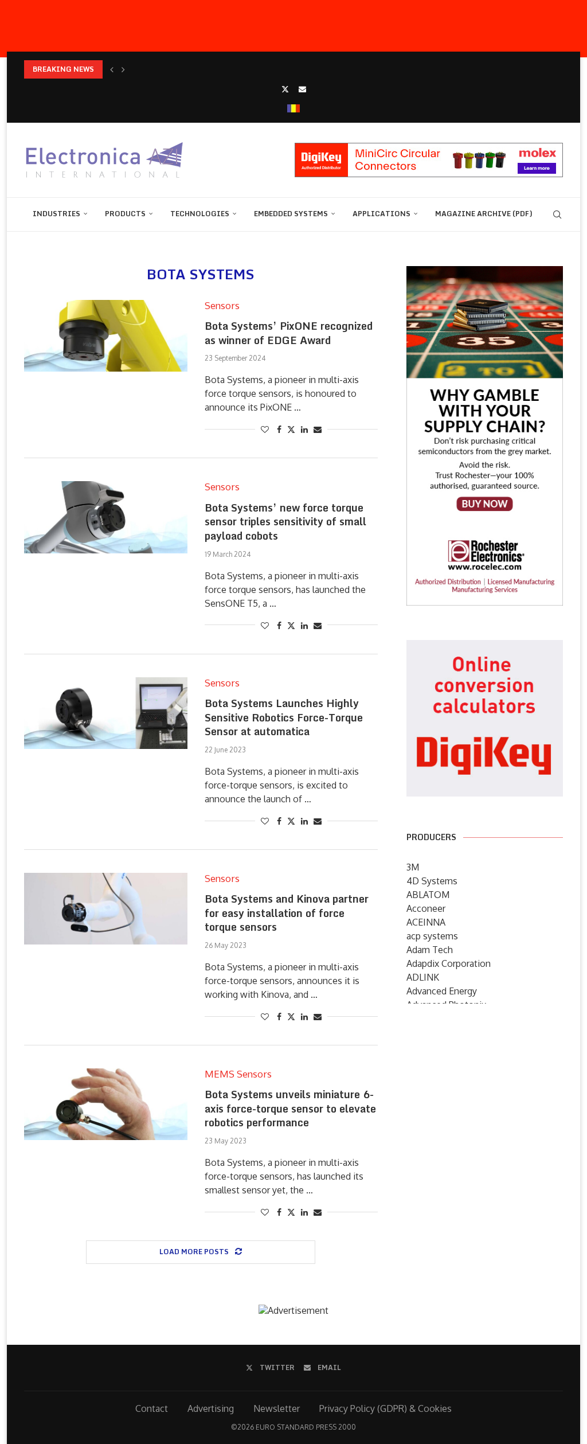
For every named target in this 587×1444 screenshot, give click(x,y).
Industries (56, 213)
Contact (151, 1408)
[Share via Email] (318, 429)
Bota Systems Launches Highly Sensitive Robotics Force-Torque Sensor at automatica (284, 717)
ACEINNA (425, 922)
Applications (381, 213)
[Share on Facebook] (279, 429)
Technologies (199, 213)
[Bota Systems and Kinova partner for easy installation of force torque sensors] (105, 909)
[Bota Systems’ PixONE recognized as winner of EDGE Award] (105, 336)
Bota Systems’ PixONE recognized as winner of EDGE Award (289, 333)
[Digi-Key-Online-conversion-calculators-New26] (484, 648)
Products (125, 213)
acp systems (432, 936)
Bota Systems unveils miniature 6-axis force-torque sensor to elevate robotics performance (290, 1108)
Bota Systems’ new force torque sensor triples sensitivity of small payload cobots (285, 521)
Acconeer (425, 908)
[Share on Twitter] (291, 429)
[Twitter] (285, 88)
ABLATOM (427, 894)
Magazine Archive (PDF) (484, 213)
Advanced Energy (441, 991)
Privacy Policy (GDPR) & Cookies (385, 1408)
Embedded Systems (291, 213)
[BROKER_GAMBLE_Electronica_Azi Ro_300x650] (484, 274)
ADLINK (422, 977)
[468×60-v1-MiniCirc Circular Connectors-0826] (429, 148)
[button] (111, 69)
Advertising (210, 1408)
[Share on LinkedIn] (304, 429)
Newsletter (276, 1408)
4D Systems (431, 881)
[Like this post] (265, 429)
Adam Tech (429, 949)
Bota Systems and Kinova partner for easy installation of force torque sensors (287, 912)
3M (412, 867)
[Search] (557, 214)
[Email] (302, 88)
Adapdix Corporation (448, 963)
